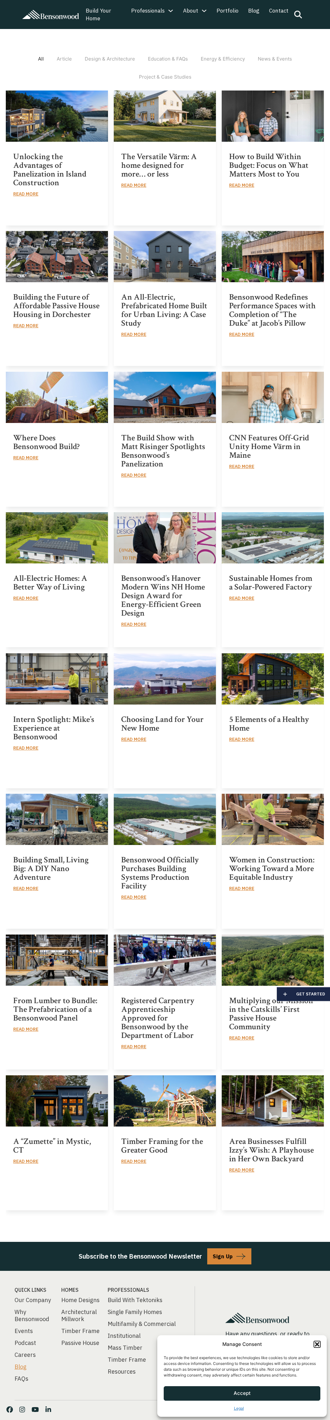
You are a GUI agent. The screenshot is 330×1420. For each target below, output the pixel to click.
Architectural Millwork (79, 1316)
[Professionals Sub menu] (170, 11)
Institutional (124, 1335)
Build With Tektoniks (135, 1300)
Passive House (80, 1343)
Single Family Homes (135, 1312)
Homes (70, 1290)
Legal (239, 1408)
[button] (317, 1344)
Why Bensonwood (32, 1316)
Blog (253, 10)
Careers (25, 1354)
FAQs (21, 1378)
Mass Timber (125, 1347)
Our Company (33, 1300)
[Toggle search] (298, 14)
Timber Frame (80, 1331)
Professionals (148, 10)
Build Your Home (98, 14)
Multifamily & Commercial (142, 1324)
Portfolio (227, 10)
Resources (122, 1371)
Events (24, 1331)
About (190, 10)
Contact (278, 10)
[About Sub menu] (204, 11)
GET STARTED (310, 994)
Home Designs (80, 1300)
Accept (242, 1393)
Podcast (25, 1343)
